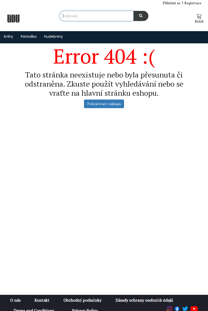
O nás (15, 300)
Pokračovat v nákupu (104, 103)
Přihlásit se (171, 3)
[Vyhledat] (140, 16)
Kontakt (41, 300)
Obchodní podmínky (82, 300)
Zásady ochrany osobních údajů (144, 300)
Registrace (192, 3)
